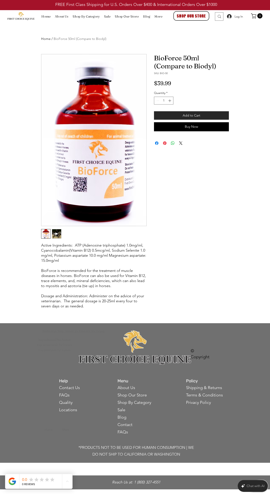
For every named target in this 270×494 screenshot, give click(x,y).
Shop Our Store (132, 395)
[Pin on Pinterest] (164, 143)
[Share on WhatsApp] (172, 143)
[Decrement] (157, 100)
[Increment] (170, 100)
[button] (257, 15)
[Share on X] (180, 143)
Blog (121, 417)
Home (46, 39)
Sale (121, 409)
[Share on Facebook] (156, 143)
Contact (125, 424)
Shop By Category (134, 402)
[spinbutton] (163, 100)
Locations (68, 409)
